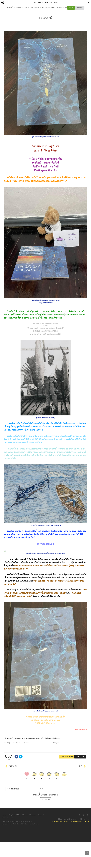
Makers (7, 2)
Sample (25, 815)
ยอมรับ (71, 8)
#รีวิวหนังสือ (44, 738)
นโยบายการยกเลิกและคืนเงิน (80, 822)
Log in (46, 799)
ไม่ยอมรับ (80, 8)
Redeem (33, 815)
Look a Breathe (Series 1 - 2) (42, 2)
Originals (12, 815)
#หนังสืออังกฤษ (54, 738)
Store (15, 2)
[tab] (13, 788)
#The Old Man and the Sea (31, 738)
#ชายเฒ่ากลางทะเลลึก (14, 738)
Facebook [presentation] (39, 789)
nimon (56, 2)
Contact (5, 818)
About (40, 815)
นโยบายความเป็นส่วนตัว (46, 7)
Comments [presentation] (13, 789)
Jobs (11, 818)
